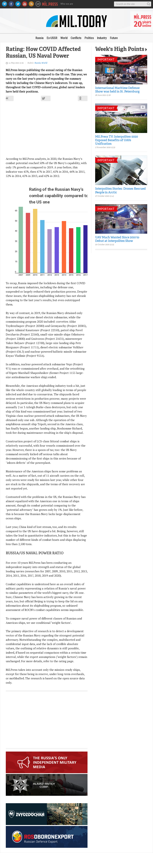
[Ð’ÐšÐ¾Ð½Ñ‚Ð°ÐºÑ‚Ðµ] (9, 98)
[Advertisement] (47, 130)
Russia (39, 38)
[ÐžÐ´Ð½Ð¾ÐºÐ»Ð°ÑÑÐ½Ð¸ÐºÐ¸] (83, 98)
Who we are (66, 3)
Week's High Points (119, 49)
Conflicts (76, 38)
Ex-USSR (52, 38)
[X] (46, 98)
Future (114, 38)
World (64, 38)
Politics (89, 38)
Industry (102, 38)
